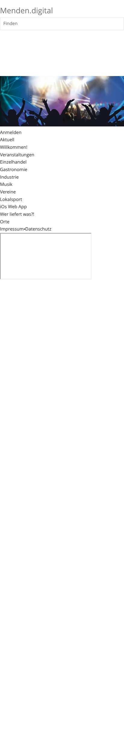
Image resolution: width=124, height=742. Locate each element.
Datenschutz (38, 229)
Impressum (12, 229)
